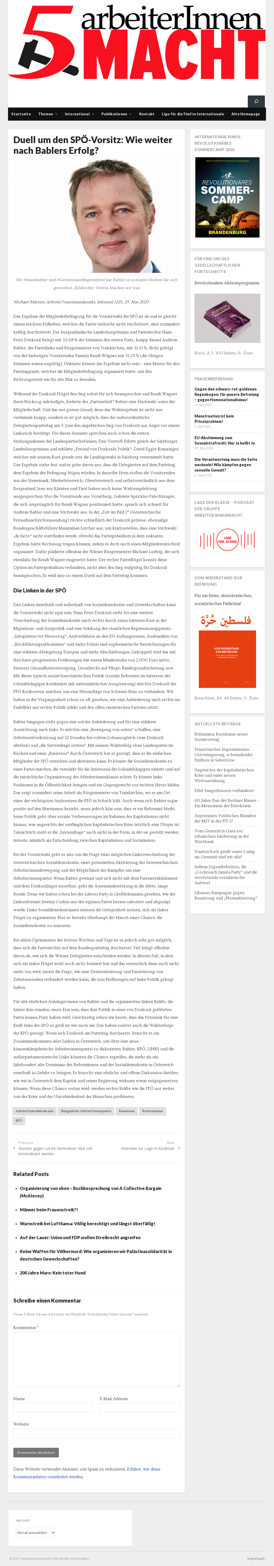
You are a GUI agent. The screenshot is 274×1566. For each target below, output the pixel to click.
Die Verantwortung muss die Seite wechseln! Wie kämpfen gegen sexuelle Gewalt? (226, 464)
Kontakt (147, 114)
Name (19, 1398)
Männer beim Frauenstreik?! (49, 1209)
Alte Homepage (245, 114)
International (77, 114)
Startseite (21, 114)
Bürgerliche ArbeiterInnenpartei (86, 1111)
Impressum (256, 1558)
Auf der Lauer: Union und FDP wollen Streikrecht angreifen (80, 1237)
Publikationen (114, 114)
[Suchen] (256, 101)
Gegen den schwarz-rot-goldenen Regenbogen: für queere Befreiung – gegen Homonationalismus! (227, 394)
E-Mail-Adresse (114, 1398)
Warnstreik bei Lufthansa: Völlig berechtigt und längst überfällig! (87, 1223)
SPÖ (19, 1121)
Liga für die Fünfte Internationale (193, 114)
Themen (45, 114)
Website (21, 1424)
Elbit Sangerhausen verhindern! (224, 790)
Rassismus (127, 1111)
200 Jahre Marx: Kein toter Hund (53, 1272)
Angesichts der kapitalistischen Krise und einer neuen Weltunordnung (224, 775)
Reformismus (152, 1111)
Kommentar (26, 1327)
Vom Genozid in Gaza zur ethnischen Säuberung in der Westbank (222, 836)
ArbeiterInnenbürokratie (35, 1111)
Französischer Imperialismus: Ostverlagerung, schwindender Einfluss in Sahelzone (224, 755)
